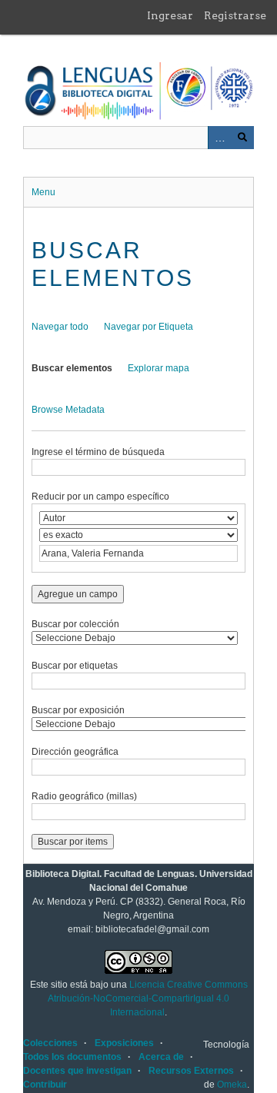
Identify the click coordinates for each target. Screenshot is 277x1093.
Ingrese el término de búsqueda (98, 452)
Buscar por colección (75, 624)
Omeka (232, 1084)
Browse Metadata (68, 409)
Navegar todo (60, 326)
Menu (43, 192)
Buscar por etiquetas (75, 665)
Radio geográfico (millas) (84, 796)
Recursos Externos (191, 1070)
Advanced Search (219, 137)
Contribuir (45, 1084)
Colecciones (50, 1043)
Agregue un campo (78, 594)
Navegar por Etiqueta (148, 326)
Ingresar (170, 15)
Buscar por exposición (78, 710)
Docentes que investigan (77, 1070)
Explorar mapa (158, 368)
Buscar (242, 137)
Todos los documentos (72, 1056)
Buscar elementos (72, 368)
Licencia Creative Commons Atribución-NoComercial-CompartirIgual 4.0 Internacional (148, 998)
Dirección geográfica (75, 751)
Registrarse (235, 15)
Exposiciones (124, 1043)
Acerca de (161, 1056)
